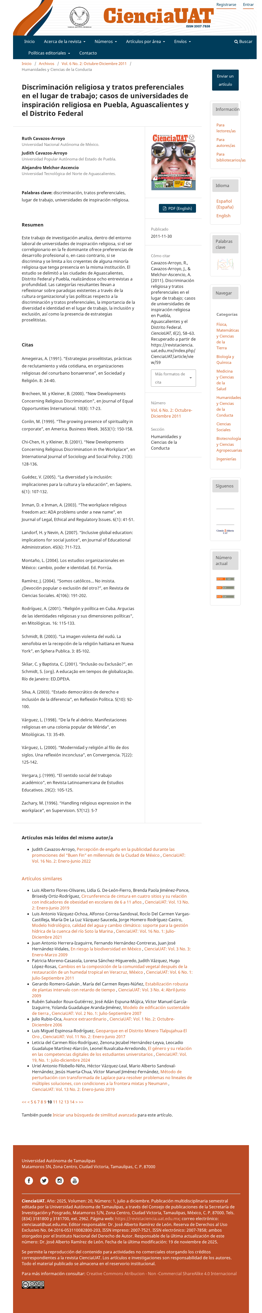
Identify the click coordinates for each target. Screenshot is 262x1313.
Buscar (245, 41)
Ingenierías (226, 458)
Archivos (46, 63)
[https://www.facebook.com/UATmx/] (29, 1186)
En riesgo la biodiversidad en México (106, 949)
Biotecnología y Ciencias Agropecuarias (229, 444)
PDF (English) (179, 208)
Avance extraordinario (85, 1019)
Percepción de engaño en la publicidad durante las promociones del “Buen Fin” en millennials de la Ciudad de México (103, 852)
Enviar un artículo (225, 80)
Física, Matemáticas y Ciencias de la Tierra (227, 336)
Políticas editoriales (47, 53)
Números (104, 41)
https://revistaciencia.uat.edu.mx (147, 1218)
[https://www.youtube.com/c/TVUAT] (75, 1186)
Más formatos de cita (170, 378)
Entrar (248, 4)
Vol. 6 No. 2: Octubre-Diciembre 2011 (94, 63)
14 (72, 1102)
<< (24, 1102)
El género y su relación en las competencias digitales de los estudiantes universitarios (112, 1051)
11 (55, 1102)
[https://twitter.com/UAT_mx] (44, 1186)
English (223, 216)
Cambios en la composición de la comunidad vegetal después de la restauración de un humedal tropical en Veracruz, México (109, 969)
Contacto (88, 53)
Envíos (181, 41)
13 (66, 1102)
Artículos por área (144, 41)
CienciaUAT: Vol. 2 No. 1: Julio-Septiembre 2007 (96, 1013)
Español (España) (225, 204)
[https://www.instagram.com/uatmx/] (60, 1186)
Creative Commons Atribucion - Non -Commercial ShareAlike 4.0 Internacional (161, 1273)
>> (81, 1102)
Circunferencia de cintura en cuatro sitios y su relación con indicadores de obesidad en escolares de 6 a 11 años (109, 899)
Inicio (29, 41)
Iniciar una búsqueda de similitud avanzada (95, 1115)
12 (61, 1102)
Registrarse (226, 4)
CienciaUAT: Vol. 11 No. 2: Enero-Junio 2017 (84, 1036)
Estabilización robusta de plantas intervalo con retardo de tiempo (110, 987)
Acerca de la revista (63, 41)
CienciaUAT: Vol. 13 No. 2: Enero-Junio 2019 (73, 1089)
